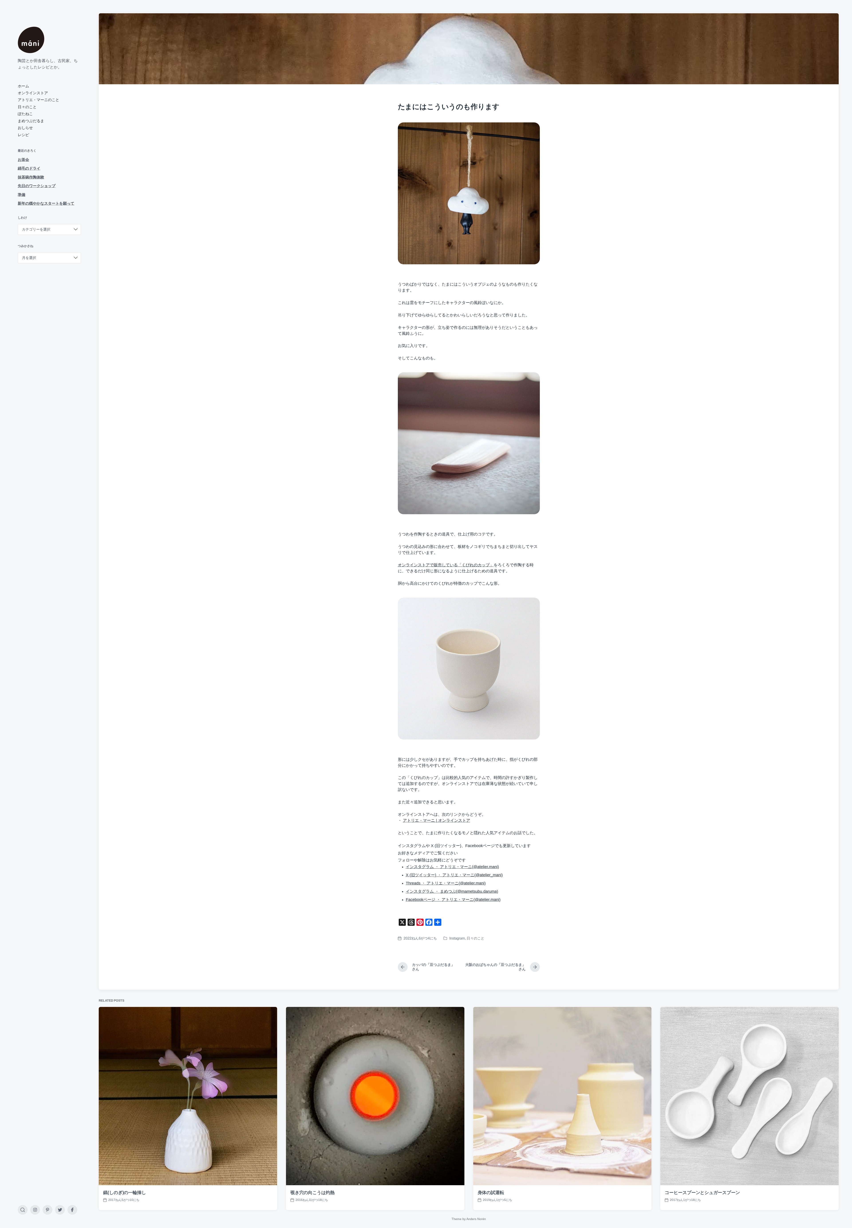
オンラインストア (33, 93)
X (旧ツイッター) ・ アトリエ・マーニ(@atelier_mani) (454, 875)
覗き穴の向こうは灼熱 (312, 1192)
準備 (21, 195)
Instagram (457, 938)
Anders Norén (476, 1219)
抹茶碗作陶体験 (31, 177)
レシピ (23, 135)
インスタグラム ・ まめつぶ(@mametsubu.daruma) (452, 891)
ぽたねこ (25, 114)
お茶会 (23, 160)
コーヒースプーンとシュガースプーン (702, 1192)
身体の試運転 (491, 1192)
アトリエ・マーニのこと (38, 100)
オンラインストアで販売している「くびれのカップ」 (446, 565)
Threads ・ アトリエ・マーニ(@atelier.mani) (446, 883)
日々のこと (27, 107)
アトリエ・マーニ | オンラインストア (436, 820)
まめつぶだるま (31, 121)
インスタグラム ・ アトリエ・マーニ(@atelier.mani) (452, 867)
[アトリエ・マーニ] (31, 40)
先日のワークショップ (36, 186)
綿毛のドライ (29, 168)
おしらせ (25, 128)
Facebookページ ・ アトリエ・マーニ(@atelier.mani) (453, 899)
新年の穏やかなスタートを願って (46, 203)
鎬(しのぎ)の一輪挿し (124, 1192)
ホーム (23, 86)
